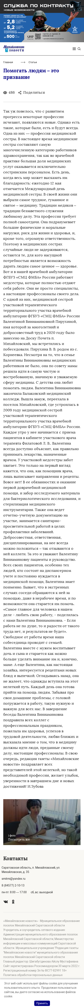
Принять (42, 1003)
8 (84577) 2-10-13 (13, 885)
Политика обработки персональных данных (33, 975)
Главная (8, 62)
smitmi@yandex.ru (13, 878)
